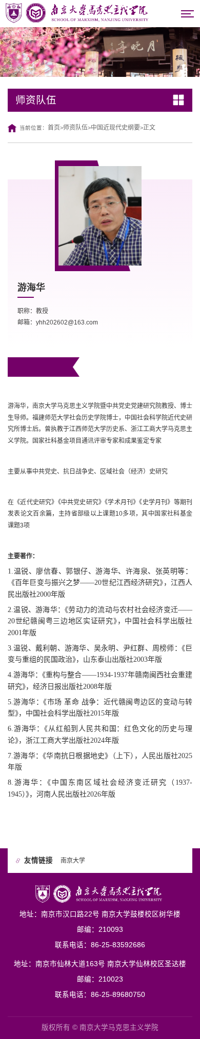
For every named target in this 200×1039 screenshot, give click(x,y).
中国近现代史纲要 (115, 127)
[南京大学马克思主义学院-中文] (78, 13)
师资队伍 (75, 127)
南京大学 (73, 860)
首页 (54, 127)
